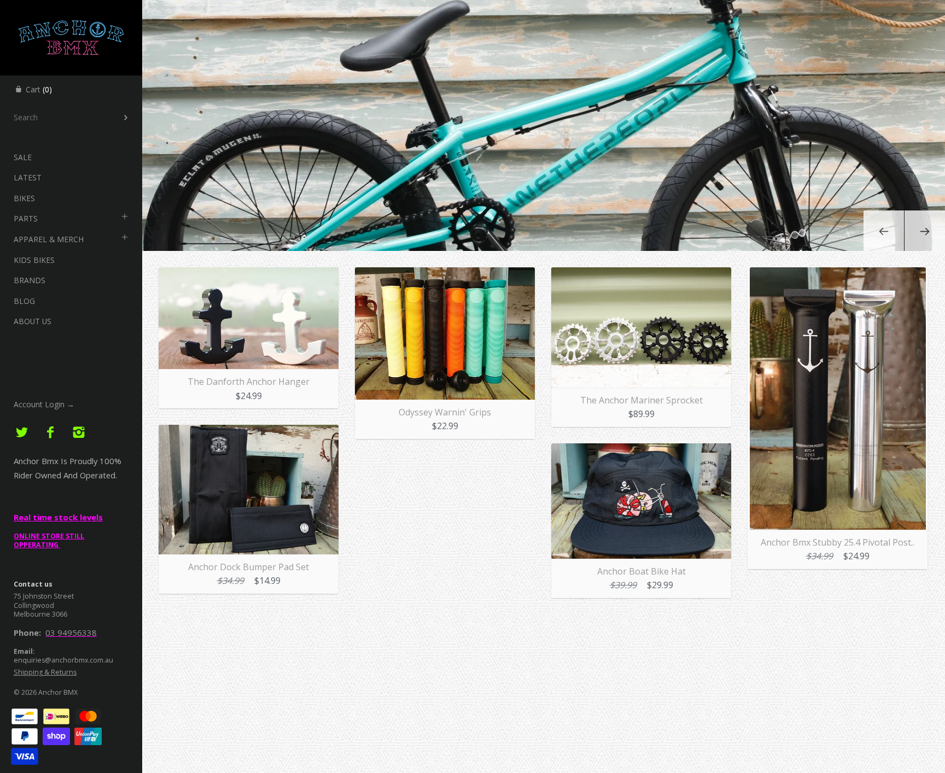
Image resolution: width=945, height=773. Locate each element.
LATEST (28, 177)
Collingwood (34, 605)
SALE (23, 157)
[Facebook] (50, 433)
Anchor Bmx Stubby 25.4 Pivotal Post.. (837, 542)
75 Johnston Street (44, 596)
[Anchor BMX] (71, 10)
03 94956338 (71, 632)
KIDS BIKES (34, 260)
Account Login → (44, 404)
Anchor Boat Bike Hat (641, 571)
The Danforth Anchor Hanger (249, 382)
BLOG (24, 301)
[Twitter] (22, 433)
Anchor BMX (58, 692)
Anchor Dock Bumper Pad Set (248, 567)
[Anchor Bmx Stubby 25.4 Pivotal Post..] (838, 274)
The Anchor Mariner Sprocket (641, 400)
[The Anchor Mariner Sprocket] (641, 274)
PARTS (26, 218)
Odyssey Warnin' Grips (445, 412)
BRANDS (29, 280)
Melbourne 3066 (40, 614)
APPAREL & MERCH (49, 239)
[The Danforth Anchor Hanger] (249, 274)
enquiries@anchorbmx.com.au (63, 660)
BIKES (24, 198)
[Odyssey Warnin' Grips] (445, 274)
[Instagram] (78, 433)
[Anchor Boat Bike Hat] (641, 450)
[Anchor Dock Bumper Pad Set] (249, 431)
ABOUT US (32, 321)
